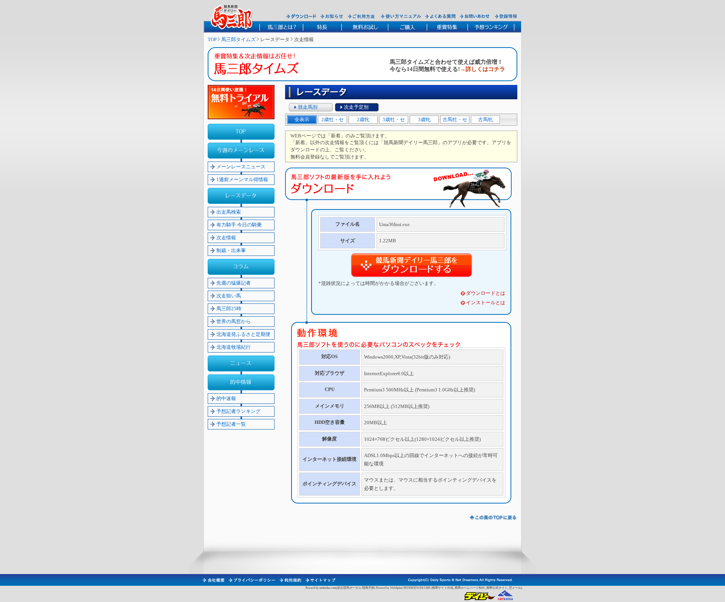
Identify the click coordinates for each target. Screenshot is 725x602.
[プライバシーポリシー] (251, 580)
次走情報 (226, 237)
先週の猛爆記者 (233, 283)
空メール (515, 588)
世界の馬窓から (233, 321)
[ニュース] (241, 363)
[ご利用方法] (362, 16)
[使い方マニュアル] (401, 16)
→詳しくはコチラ (482, 69)
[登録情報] (506, 16)
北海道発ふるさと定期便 (243, 334)
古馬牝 (485, 119)
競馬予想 (368, 588)
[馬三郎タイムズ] (262, 66)
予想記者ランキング (238, 411)
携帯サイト (439, 588)
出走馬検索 (228, 212)
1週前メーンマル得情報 (242, 179)
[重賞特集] (447, 26)
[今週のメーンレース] (241, 151)
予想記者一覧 (231, 424)
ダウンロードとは (485, 293)
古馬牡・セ (455, 119)
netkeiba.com (327, 588)
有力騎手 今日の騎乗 (239, 225)
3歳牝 (424, 119)
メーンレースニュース (240, 166)
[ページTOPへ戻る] (493, 517)
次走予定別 (356, 107)
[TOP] (241, 132)
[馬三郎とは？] (281, 26)
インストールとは (485, 302)
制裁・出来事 (231, 250)
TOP (212, 39)
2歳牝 (363, 119)
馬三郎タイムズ (238, 39)
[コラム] (241, 267)
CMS (427, 588)
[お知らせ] (332, 16)
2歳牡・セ (332, 119)
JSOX (406, 588)
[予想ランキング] (491, 26)
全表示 (302, 119)
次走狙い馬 (228, 296)
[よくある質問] (440, 16)
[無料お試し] (364, 26)
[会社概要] (213, 580)
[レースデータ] (241, 196)
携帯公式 (492, 588)
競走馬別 (308, 107)
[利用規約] (290, 580)
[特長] (322, 26)
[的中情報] (241, 382)
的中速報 (226, 398)
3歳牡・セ (394, 119)
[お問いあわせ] (475, 16)
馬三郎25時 (228, 308)
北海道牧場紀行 (233, 347)
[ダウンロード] (301, 16)
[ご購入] (407, 26)
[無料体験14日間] (241, 102)
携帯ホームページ (467, 588)
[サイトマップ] (320, 580)
